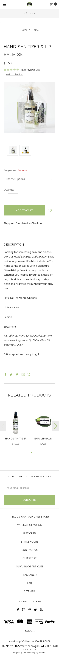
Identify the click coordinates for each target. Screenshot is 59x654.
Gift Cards (29, 13)
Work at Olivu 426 (29, 525)
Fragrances (29, 575)
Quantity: (9, 189)
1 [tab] (27, 452)
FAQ (29, 583)
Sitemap (29, 591)
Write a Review (14, 74)
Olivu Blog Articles (29, 566)
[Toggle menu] (4, 4)
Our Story (29, 558)
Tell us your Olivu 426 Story (29, 516)
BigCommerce (40, 652)
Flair (24, 652)
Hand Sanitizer (16, 438)
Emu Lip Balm (43, 438)
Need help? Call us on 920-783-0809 (29, 641)
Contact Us (30, 550)
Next (55, 426)
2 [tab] (31, 452)
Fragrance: (16, 170)
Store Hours (29, 541)
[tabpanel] (16, 428)
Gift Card (29, 533)
